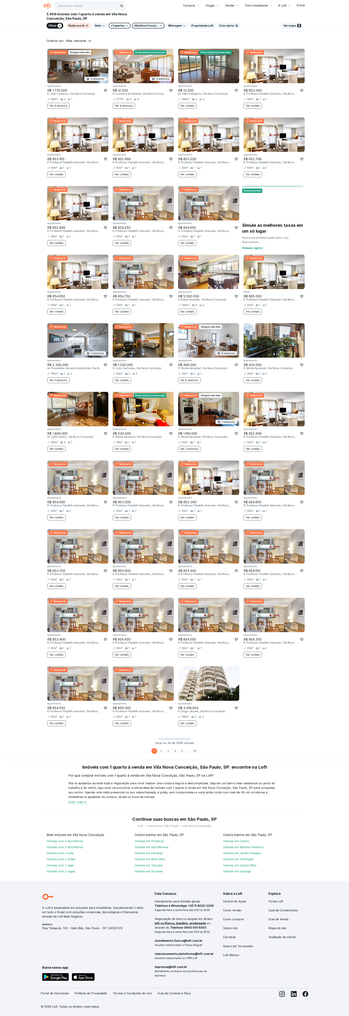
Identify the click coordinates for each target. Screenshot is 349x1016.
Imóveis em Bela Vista (150, 859)
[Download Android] (55, 977)
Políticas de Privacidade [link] (91, 993)
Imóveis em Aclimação (238, 859)
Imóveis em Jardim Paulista (242, 853)
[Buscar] (122, 6)
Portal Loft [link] (275, 901)
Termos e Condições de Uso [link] (132, 993)
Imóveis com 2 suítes (61, 859)
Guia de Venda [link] (278, 919)
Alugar (210, 5)
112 (194, 750)
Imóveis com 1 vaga (60, 865)
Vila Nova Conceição (197, 826)
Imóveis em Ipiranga (237, 871)
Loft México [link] (231, 955)
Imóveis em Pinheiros (149, 841)
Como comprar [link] (233, 919)
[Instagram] (282, 995)
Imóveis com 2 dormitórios (65, 841)
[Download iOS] (83, 977)
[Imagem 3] (213, 79)
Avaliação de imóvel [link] (282, 937)
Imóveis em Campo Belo (239, 865)
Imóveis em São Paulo (162, 826)
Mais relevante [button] (76, 41)
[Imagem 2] (211, 79)
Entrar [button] (301, 5)
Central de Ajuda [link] (234, 901)
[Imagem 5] (218, 79)
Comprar (189, 5)
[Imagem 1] (208, 79)
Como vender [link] (232, 910)
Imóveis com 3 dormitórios (65, 847)
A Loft (282, 5)
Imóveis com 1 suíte (60, 853)
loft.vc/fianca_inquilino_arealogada (180, 923)
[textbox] (90, 5)
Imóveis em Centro (236, 841)
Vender (230, 5)
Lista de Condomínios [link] (283, 910)
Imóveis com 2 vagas (61, 871)
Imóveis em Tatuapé (149, 865)
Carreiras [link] (229, 937)
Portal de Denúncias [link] (55, 993)
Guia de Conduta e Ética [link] (174, 993)
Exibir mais (75, 802)
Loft (140, 826)
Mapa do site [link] (277, 928)
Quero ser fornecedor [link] (238, 946)
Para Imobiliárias (256, 5)
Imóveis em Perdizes (149, 853)
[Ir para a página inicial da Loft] (49, 5)
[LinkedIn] (294, 995)
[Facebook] (305, 995)
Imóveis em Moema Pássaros (243, 847)
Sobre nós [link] (230, 928)
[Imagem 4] (216, 79)
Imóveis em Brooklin (149, 871)
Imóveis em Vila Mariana (151, 847)
